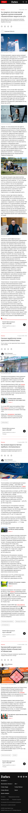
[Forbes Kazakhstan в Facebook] (18, 777)
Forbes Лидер (4, 787)
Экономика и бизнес (6, 783)
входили (23, 384)
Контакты (3, 796)
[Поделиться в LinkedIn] (11, 26)
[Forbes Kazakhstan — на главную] (14, 2)
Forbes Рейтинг (19, 787)
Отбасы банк (5, 422)
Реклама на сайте (5, 799)
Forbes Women (5, 790)
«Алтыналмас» (5, 624)
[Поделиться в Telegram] (5, 26)
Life (15, 783)
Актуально (3, 780)
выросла (6, 408)
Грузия (14, 755)
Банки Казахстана (6, 755)
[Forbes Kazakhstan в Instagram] (23, 777)
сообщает (22, 692)
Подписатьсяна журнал (4, 2)
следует (24, 486)
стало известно (21, 604)
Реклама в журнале (16, 799)
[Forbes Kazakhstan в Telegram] (21, 777)
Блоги (16, 790)
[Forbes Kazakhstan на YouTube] (26, 777)
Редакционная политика (14, 796)
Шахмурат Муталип (20, 621)
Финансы (3, 9)
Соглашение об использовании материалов (11, 802)
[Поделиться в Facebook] (2, 26)
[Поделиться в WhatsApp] (8, 26)
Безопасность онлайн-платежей (8, 805)
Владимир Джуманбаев (7, 621)
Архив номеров (5, 793)
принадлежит (11, 414)
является (12, 591)
